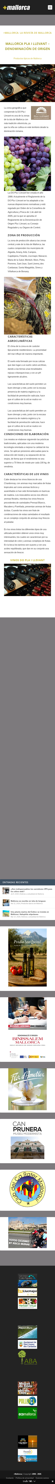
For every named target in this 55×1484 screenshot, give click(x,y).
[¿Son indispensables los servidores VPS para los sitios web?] (6, 890)
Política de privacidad (25, 1478)
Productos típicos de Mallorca (28, 58)
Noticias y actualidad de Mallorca (32, 894)
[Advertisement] (27, 748)
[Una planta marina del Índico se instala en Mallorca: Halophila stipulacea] (6, 913)
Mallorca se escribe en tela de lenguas (28, 901)
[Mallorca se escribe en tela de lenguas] (6, 902)
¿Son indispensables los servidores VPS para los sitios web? (31, 890)
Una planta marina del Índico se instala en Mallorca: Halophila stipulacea (30, 913)
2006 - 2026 (36, 1474)
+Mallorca (18, 1474)
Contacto (10, 1478)
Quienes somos (42, 1478)
